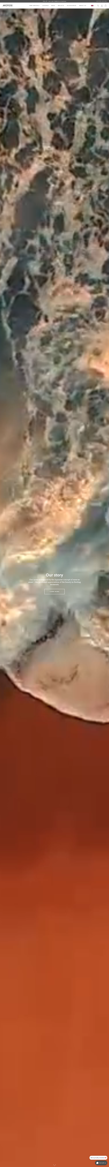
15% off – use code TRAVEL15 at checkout (54, 1)
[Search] (98, 5)
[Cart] (105, 5)
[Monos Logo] (8, 5)
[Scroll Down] (54, 1164)
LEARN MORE (54, 591)
